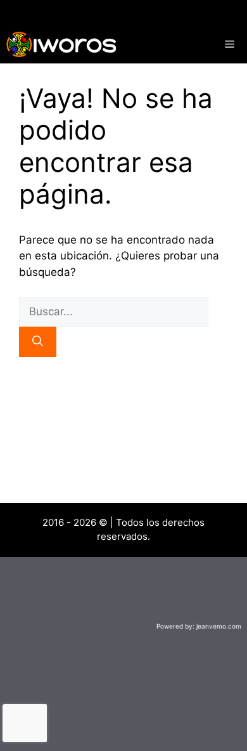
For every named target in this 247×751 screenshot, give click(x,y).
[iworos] (61, 44)
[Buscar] (37, 342)
